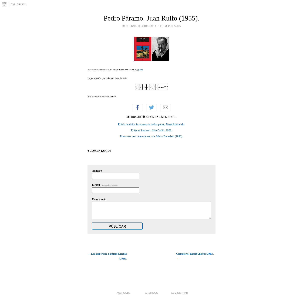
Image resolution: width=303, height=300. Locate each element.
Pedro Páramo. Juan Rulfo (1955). (151, 18)
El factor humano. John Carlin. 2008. (151, 130)
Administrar (179, 292)
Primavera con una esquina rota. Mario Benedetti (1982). (151, 136)
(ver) (140, 69)
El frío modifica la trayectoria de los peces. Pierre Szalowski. (151, 124)
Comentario (99, 199)
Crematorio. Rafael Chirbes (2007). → (195, 256)
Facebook (137, 107)
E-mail (105, 184)
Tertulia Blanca (170, 26)
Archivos (151, 292)
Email (165, 107)
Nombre (97, 170)
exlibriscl (18, 4)
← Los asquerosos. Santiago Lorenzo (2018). (107, 256)
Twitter (151, 107)
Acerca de (123, 292)
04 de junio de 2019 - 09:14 (139, 26)
